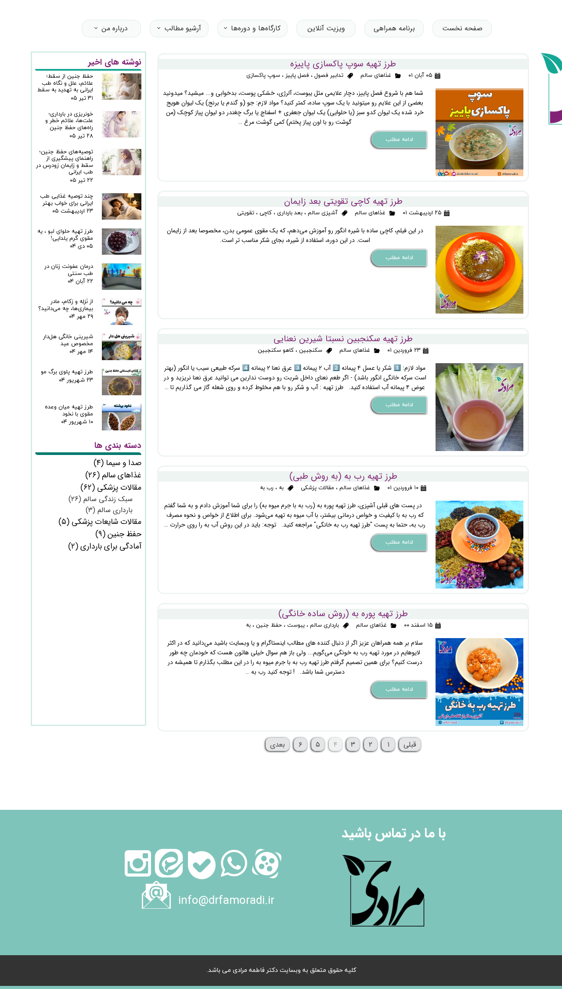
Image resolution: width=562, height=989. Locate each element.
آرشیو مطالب (182, 28)
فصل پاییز (297, 75)
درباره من (114, 28)
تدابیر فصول (328, 75)
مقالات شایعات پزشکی (99, 522)
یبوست (296, 625)
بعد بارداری (290, 213)
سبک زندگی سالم (100, 499)
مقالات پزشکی (317, 488)
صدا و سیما (117, 463)
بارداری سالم (324, 625)
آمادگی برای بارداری (104, 546)
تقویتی (245, 213)
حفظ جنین (269, 625)
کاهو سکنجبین (276, 350)
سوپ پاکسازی (263, 75)
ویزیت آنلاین (326, 28)
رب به (267, 488)
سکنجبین (310, 350)
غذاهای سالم (375, 75)
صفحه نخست (462, 28)
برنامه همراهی (394, 28)
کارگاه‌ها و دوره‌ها (256, 28)
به (281, 488)
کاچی (265, 213)
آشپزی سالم (323, 213)
